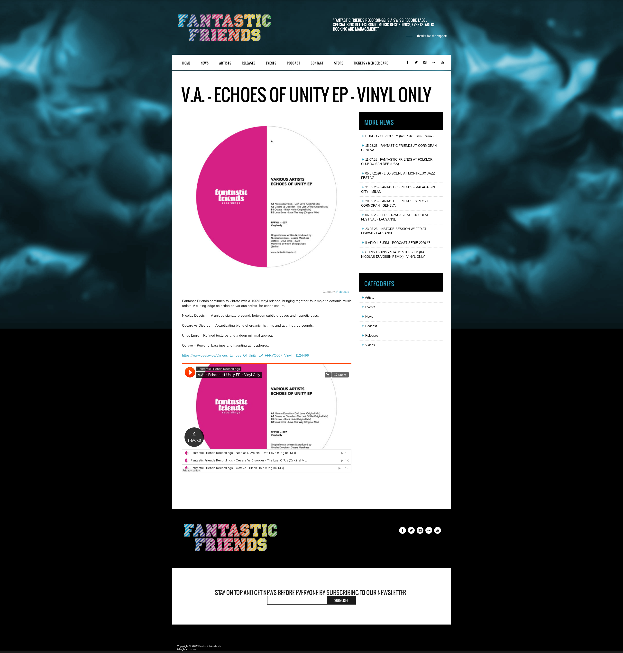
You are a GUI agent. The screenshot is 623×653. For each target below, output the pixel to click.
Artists (225, 63)
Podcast (293, 63)
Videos (369, 345)
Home (186, 63)
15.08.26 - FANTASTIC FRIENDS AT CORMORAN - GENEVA (400, 148)
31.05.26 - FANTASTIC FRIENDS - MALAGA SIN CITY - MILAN (398, 189)
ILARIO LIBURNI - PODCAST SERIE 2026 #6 (397, 243)
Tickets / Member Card (371, 63)
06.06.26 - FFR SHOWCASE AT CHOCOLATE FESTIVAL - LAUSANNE (396, 217)
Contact (317, 63)
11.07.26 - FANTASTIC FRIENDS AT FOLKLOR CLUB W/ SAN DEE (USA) (396, 162)
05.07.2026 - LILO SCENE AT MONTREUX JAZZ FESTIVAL (398, 176)
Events (271, 63)
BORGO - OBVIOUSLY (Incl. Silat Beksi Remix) (398, 136)
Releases (249, 63)
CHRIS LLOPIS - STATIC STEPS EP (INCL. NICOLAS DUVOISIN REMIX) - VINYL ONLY (394, 254)
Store (338, 63)
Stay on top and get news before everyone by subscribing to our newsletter (310, 592)
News (205, 63)
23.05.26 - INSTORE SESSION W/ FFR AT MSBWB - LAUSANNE (393, 231)
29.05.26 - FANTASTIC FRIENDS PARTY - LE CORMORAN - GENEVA (396, 203)
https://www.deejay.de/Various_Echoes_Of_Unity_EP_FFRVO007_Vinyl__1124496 (245, 355)
